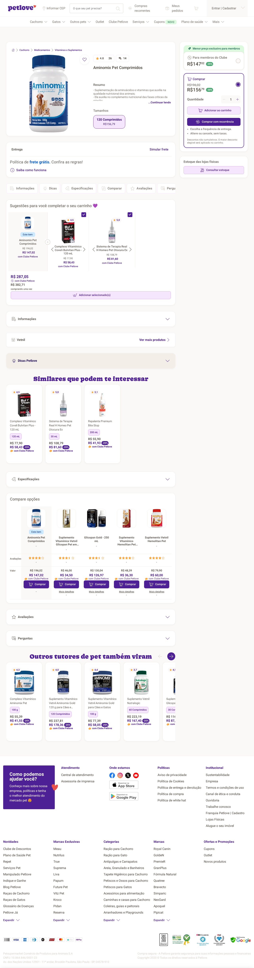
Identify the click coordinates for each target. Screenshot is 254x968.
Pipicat (158, 912)
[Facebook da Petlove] (112, 775)
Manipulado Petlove (17, 874)
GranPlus (160, 868)
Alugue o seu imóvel (220, 826)
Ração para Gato (115, 855)
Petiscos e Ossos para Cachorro (126, 881)
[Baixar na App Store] (131, 786)
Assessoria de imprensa (77, 781)
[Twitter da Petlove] (128, 775)
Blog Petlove (12, 887)
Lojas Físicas (215, 819)
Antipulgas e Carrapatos (120, 861)
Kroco (57, 900)
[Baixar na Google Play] (131, 797)
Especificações (82, 188)
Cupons (209, 849)
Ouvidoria (212, 800)
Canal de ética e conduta (223, 794)
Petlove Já (10, 912)
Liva (56, 874)
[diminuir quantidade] (224, 99)
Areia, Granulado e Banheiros (124, 868)
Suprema (59, 868)
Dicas (53, 188)
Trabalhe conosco (218, 807)
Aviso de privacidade (172, 775)
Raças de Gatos (14, 900)
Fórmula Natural (165, 874)
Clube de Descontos (17, 849)
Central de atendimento (77, 775)
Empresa (212, 781)
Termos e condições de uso (225, 788)
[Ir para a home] (22, 11)
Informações (25, 188)
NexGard (160, 900)
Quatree (159, 881)
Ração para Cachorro (118, 849)
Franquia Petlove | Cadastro (225, 813)
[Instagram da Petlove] (120, 775)
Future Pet (60, 887)
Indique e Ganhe (14, 881)
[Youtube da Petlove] (136, 775)
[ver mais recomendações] (171, 656)
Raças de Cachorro (16, 893)
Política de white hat (172, 800)
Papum (58, 881)
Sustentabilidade (217, 775)
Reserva (58, 912)
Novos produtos (215, 861)
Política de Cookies (171, 781)
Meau (57, 849)
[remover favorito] (84, 59)
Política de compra (171, 794)
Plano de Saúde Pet (17, 855)
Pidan (57, 906)
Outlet (208, 855)
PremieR (159, 861)
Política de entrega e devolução (179, 788)
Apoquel (159, 906)
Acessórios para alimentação (124, 893)
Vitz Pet (58, 893)
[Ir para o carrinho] (196, 8)
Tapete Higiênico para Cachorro (126, 874)
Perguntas (174, 188)
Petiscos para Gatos (118, 887)
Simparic (160, 893)
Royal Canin (162, 849)
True (56, 861)
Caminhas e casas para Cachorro (127, 900)
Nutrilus (58, 855)
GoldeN (159, 855)
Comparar (115, 188)
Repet (7, 861)
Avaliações (144, 188)
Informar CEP (56, 8)
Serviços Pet (11, 868)
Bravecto (160, 887)
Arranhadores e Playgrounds (123, 912)
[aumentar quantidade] (238, 99)
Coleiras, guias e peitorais (121, 906)
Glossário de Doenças (18, 906)
